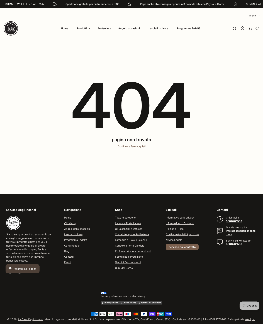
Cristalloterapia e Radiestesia (132, 234)
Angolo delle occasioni (77, 228)
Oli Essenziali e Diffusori (128, 228)
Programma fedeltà (188, 28)
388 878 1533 (234, 221)
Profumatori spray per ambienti (133, 251)
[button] (257, 28)
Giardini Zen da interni (128, 262)
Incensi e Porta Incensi (128, 223)
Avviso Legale (174, 240)
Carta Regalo (71, 245)
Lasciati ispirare (158, 28)
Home (64, 28)
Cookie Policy (129, 302)
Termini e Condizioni (151, 302)
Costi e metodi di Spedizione (182, 234)
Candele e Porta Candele (129, 245)
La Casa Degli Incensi (30, 319)
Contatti (69, 256)
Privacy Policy (111, 302)
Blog (66, 251)
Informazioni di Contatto (180, 223)
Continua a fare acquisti (131, 146)
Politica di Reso (175, 228)
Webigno (250, 319)
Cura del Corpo (124, 267)
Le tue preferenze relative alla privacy (123, 296)
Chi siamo (70, 223)
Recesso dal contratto (182, 246)
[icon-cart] (250, 28)
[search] (234, 28)
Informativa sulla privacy (180, 217)
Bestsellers (104, 28)
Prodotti (82, 28)
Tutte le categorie (125, 217)
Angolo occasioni (129, 28)
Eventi (67, 262)
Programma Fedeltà (75, 240)
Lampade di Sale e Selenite (131, 240)
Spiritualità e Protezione (129, 256)
